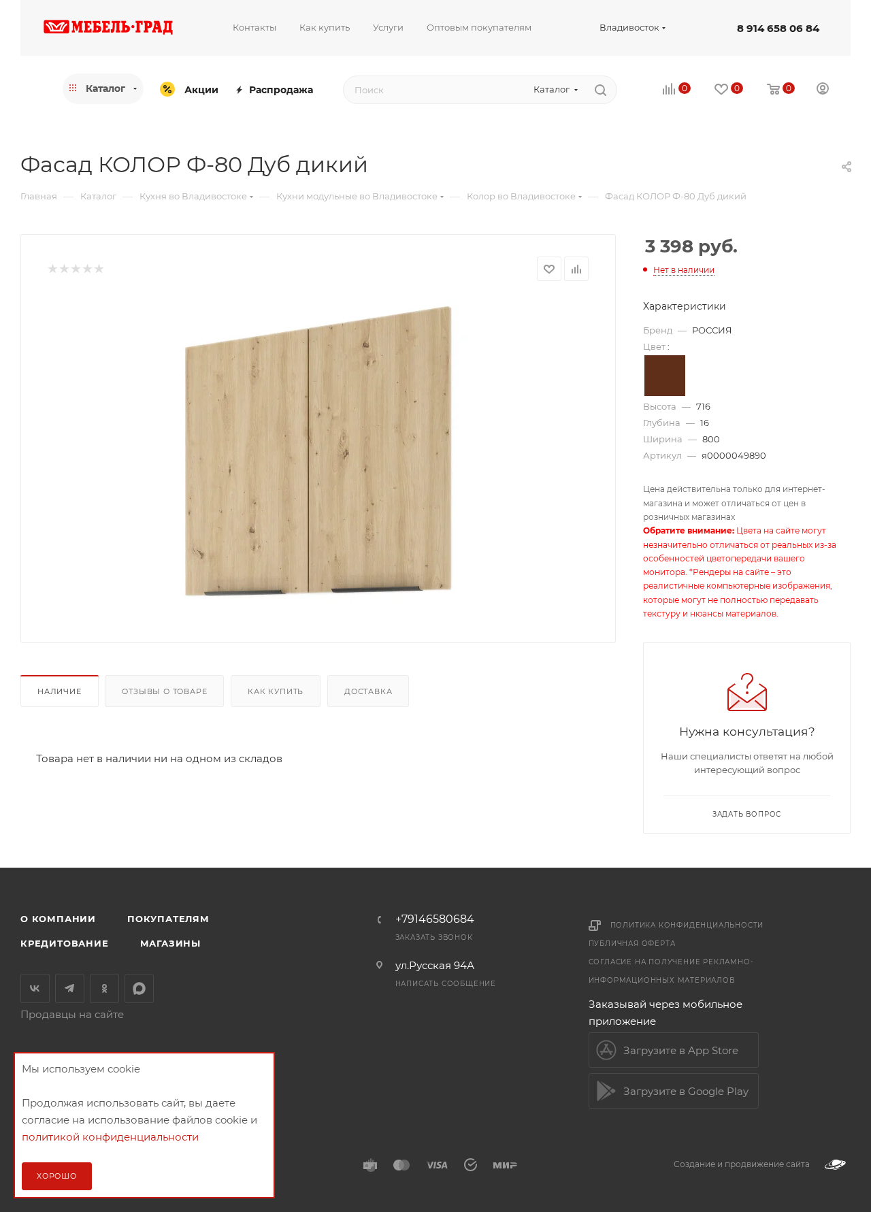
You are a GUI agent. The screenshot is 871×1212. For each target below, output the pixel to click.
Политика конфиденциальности (687, 925)
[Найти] (600, 90)
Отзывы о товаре (164, 691)
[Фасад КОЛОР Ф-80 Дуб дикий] (318, 451)
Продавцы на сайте (72, 1014)
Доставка (368, 691)
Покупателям (168, 918)
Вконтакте (35, 988)
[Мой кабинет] (823, 90)
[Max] (139, 988)
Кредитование (64, 943)
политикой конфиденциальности (110, 1136)
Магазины (170, 943)
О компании (58, 918)
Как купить (275, 691)
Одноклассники (104, 988)
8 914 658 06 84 (778, 28)
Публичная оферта (632, 943)
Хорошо (57, 1176)
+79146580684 (434, 919)
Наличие (59, 691)
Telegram (69, 988)
